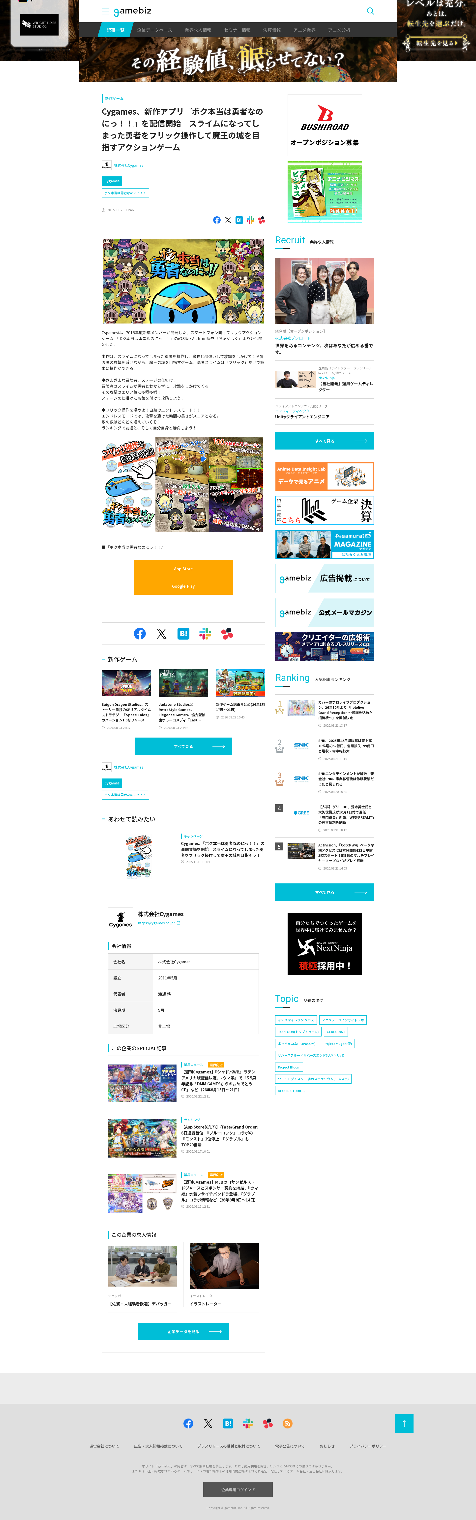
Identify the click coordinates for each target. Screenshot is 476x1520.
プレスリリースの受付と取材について (228, 1446)
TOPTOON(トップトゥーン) (298, 1031)
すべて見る (183, 746)
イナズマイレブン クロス (296, 1020)
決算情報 (272, 30)
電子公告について (290, 1446)
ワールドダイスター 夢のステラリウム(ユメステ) (313, 1078)
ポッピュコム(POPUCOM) (297, 1043)
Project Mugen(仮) (338, 1043)
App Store (183, 569)
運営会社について (104, 1446)
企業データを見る (183, 1331)
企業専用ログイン (236, 1489)
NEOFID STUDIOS (291, 1090)
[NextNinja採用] (325, 944)
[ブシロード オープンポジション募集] (325, 125)
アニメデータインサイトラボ (343, 1020)
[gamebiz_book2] (325, 192)
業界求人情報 (198, 30)
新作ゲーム (114, 98)
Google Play (183, 586)
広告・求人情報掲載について (158, 1446)
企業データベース (154, 30)
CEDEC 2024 (336, 1031)
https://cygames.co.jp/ (156, 922)
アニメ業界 (304, 30)
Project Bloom (289, 1067)
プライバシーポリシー (368, 1446)
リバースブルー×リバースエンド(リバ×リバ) (311, 1055)
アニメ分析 (339, 30)
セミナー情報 (237, 30)
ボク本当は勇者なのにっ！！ (125, 193)
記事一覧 (115, 30)
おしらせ (327, 1446)
